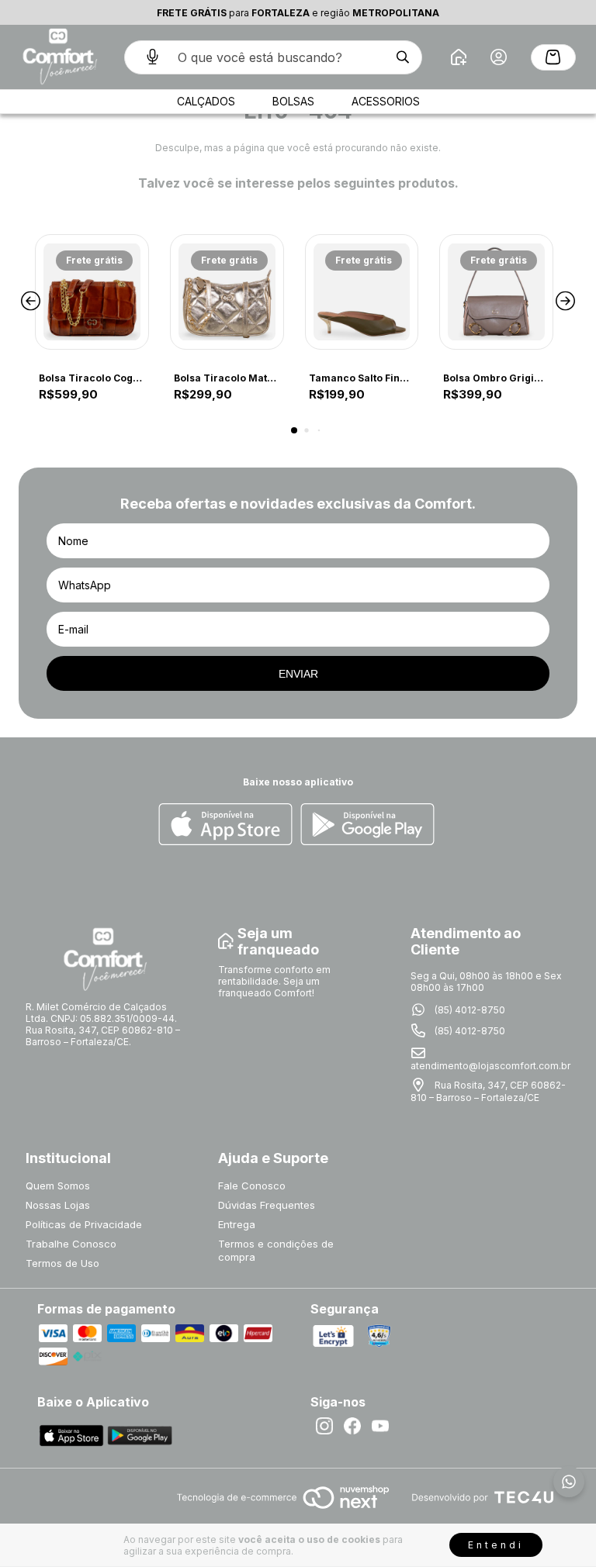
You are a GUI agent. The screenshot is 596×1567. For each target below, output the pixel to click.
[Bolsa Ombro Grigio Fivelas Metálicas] (496, 292)
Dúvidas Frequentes (266, 1205)
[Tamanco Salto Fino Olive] (362, 292)
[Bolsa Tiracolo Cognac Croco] (92, 292)
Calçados (206, 101)
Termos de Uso (62, 1263)
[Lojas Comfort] (58, 57)
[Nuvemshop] (283, 1510)
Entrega (236, 1224)
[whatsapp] (568, 1481)
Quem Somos (58, 1185)
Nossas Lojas (58, 1205)
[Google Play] (367, 825)
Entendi (496, 1545)
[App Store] (225, 825)
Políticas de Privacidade (84, 1224)
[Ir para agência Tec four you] (482, 1498)
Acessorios (386, 101)
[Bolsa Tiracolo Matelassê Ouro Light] (227, 292)
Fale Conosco (252, 1185)
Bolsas (293, 101)
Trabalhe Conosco (71, 1243)
